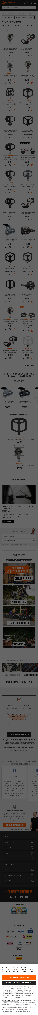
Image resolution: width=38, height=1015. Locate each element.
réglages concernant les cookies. (19, 971)
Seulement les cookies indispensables (19, 983)
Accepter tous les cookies (18, 977)
